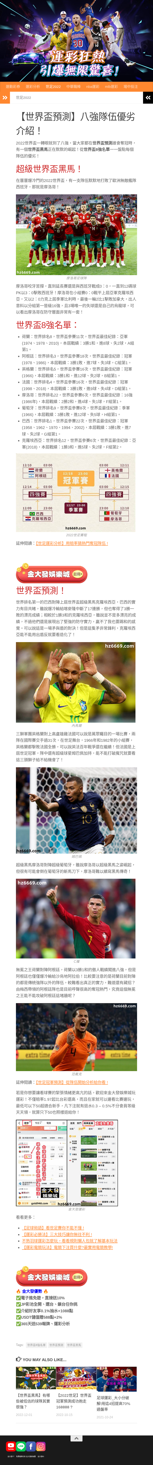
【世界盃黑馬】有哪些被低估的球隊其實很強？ (33, 1401)
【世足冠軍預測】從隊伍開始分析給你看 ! (72, 1082)
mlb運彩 (111, 87)
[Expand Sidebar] (5, 98)
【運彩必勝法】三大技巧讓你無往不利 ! (57, 1234)
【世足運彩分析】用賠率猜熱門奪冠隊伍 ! (72, 543)
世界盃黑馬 (74, 1345)
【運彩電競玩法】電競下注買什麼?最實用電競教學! (67, 1247)
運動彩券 (13, 87)
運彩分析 (33, 87)
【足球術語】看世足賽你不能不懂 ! (53, 1228)
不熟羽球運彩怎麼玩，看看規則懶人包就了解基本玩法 (70, 1241)
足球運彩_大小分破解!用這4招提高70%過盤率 (113, 1404)
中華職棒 (73, 87)
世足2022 (53, 87)
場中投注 (131, 87)
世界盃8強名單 (36, 1345)
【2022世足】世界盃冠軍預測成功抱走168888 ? (73, 1401)
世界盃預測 (56, 1345)
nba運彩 (92, 87)
